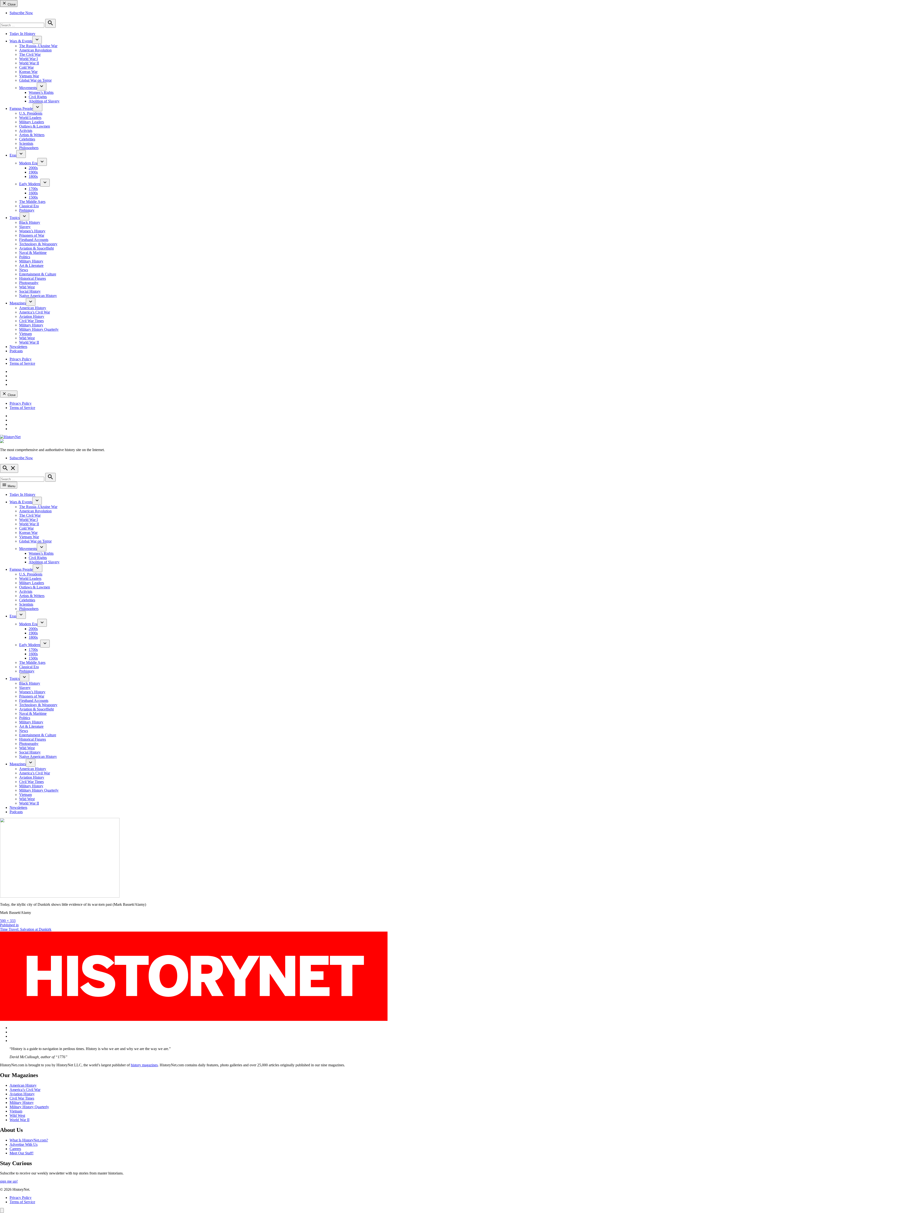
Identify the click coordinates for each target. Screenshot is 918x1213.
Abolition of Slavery (44, 101)
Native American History (38, 296)
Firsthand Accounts (33, 240)
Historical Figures (32, 278)
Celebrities (27, 139)
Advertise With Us (24, 1144)
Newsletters (18, 347)
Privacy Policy (21, 359)
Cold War (26, 67)
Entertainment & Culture (37, 274)
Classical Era (29, 206)
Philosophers (28, 148)
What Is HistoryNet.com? (29, 1140)
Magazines (18, 303)
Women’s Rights (41, 92)
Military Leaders (31, 122)
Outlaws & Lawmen (34, 126)
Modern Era (28, 163)
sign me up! (9, 1181)
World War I (28, 59)
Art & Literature (31, 265)
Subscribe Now (21, 13)
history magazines (144, 1065)
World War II (29, 63)
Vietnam (25, 334)
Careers (15, 1149)
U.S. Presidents (30, 113)
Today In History (22, 34)
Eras (13, 155)
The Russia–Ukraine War (38, 46)
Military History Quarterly (39, 329)
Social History (30, 291)
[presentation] (37, 40)
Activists (25, 131)
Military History (31, 261)
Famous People (21, 108)
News (23, 270)
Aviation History (31, 316)
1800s (33, 176)
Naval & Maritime (33, 253)
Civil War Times (31, 321)
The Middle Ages (32, 202)
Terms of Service (22, 363)
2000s (33, 168)
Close (11, 4)
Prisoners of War (31, 235)
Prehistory (26, 210)
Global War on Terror (35, 80)
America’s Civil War (34, 312)
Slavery (25, 227)
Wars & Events (21, 41)
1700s (33, 189)
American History (32, 308)
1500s (33, 197)
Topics (15, 218)
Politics (24, 257)
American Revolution (35, 50)
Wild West (27, 287)
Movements (28, 88)
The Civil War (30, 54)
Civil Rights (38, 97)
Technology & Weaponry (38, 244)
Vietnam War (29, 76)
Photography (28, 283)
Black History (29, 222)
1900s (33, 172)
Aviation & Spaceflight (36, 248)
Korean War (28, 72)
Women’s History (32, 231)
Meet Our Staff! (21, 1153)
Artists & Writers (31, 135)
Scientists (26, 143)
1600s (33, 193)
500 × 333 (8, 921)
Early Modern (29, 184)
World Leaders (30, 118)
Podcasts (16, 351)
